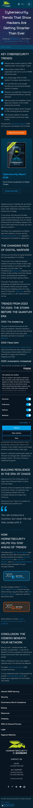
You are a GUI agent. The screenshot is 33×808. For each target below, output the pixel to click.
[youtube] (20, 787)
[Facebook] (9, 787)
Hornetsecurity (15, 39)
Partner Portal (8, 805)
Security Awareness (11, 41)
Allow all (16, 428)
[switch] (28, 404)
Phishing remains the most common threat (15, 347)
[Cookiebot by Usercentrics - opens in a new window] (23, 369)
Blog (8, 47)
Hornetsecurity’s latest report (11, 236)
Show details (24, 422)
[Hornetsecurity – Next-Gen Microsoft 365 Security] (6, 4)
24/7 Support (5, 802)
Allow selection (16, 433)
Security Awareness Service (22, 562)
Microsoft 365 (24, 41)
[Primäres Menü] (29, 4)
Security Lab (16, 271)
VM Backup (14, 589)
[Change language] (21, 4)
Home (3, 47)
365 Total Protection (20, 552)
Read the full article (16, 133)
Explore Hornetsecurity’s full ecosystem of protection (13, 621)
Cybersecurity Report (18, 124)
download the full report (15, 676)
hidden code (19, 291)
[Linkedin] (16, 787)
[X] (13, 787)
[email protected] (16, 772)
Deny (16, 438)
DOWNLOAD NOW (11, 191)
